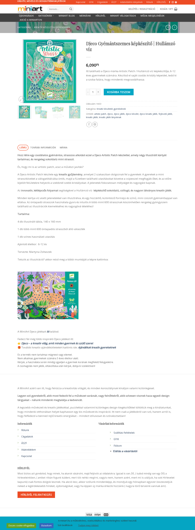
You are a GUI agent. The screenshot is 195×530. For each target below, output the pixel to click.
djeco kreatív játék (148, 113)
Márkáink (85, 16)
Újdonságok (26, 16)
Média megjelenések (152, 16)
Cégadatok (102, 2)
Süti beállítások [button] (65, 525)
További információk (43, 147)
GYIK (91, 2)
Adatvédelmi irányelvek (131, 2)
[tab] (23, 147)
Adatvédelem (28, 449)
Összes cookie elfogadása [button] (21, 525)
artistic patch (100, 113)
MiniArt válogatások (123, 16)
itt (48, 331)
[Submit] (70, 9)
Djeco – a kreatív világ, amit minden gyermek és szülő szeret (57, 343)
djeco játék (119, 113)
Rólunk (149, 2)
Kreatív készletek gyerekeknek (52, 27)
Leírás (23, 147)
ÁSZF (114, 2)
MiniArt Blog (67, 16)
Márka (63, 147)
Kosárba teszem (118, 92)
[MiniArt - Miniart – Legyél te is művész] (30, 9)
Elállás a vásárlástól (125, 451)
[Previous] (22, 71)
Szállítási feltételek (124, 432)
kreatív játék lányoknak (110, 117)
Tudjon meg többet (88, 525)
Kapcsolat (80, 2)
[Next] (76, 71)
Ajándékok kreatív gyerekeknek (97, 347)
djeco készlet (132, 113)
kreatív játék (92, 117)
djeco (110, 113)
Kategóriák (45, 15)
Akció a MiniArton (31, 20)
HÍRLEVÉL (161, 2)
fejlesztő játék (165, 113)
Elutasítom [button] (46, 525)
